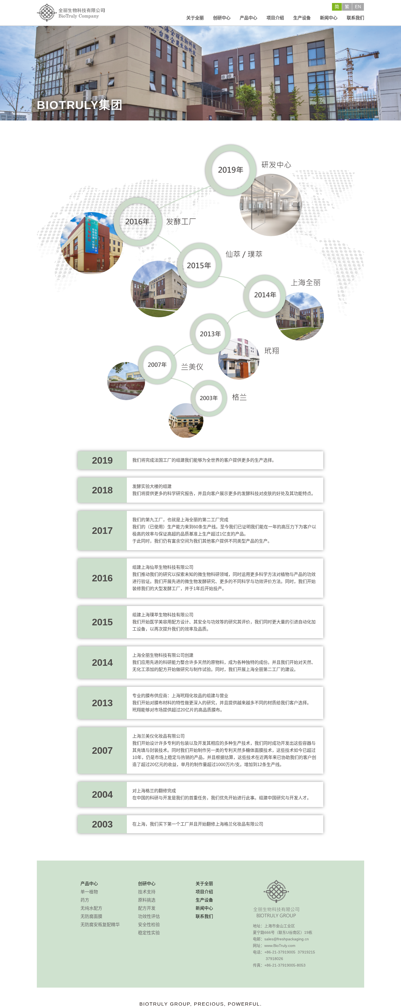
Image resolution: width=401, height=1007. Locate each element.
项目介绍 (275, 18)
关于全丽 (195, 18)
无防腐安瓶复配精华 (100, 924)
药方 (84, 900)
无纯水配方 (91, 908)
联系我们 (355, 18)
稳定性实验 (149, 933)
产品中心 (248, 18)
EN (358, 6)
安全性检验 (149, 924)
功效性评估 (149, 916)
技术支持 (146, 892)
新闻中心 (328, 18)
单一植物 (89, 892)
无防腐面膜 (91, 916)
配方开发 (146, 908)
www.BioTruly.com (279, 945)
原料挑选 (146, 900)
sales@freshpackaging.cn (286, 939)
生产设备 (302, 18)
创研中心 (222, 18)
